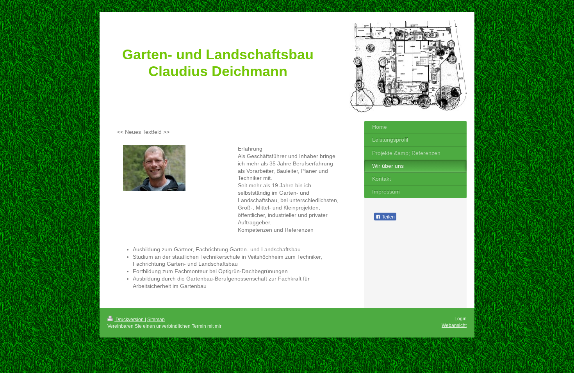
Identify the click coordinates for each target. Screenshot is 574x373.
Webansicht (454, 325)
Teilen (388, 217)
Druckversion (129, 319)
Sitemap (156, 319)
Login (461, 318)
